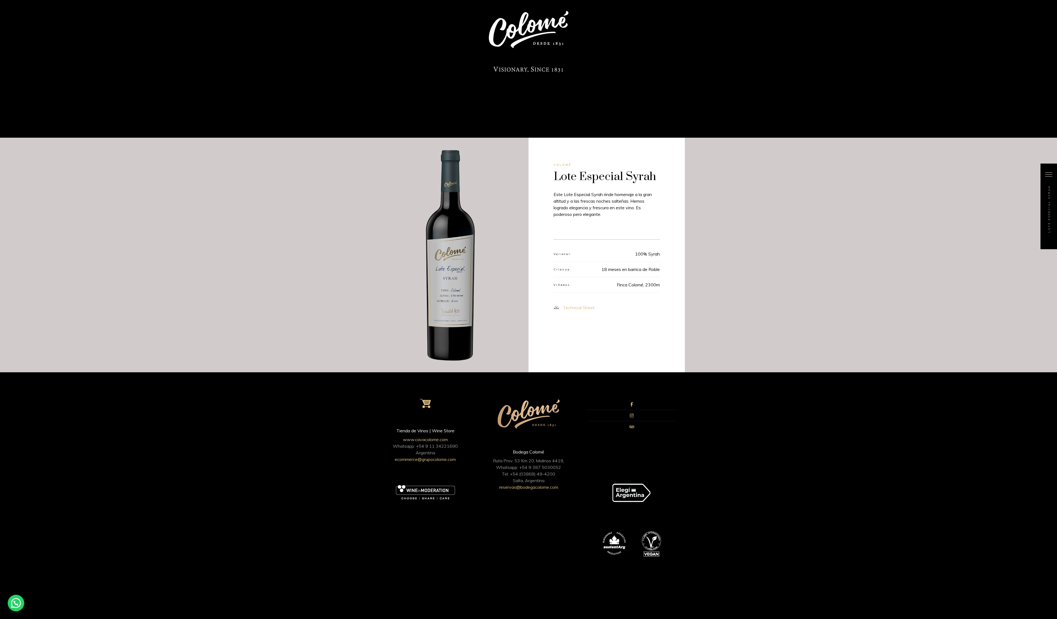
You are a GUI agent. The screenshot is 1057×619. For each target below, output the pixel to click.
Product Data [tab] (645, 232)
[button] (16, 603)
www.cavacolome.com (425, 439)
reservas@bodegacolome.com (528, 487)
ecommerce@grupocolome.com (425, 459)
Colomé (562, 165)
